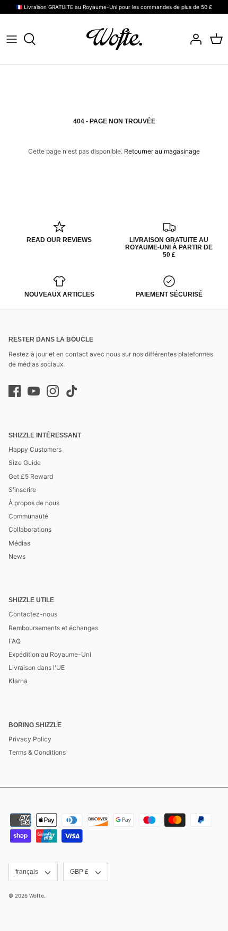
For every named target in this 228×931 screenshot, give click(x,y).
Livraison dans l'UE (36, 668)
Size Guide (24, 463)
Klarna (18, 681)
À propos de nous (33, 503)
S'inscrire (22, 490)
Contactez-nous (32, 614)
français (26, 871)
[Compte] (193, 39)
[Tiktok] (72, 391)
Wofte (36, 895)
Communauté (28, 516)
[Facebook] (14, 391)
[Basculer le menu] (11, 39)
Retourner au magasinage (162, 151)
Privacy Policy (29, 739)
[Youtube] (34, 391)
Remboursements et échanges (53, 628)
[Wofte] (114, 39)
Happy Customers (35, 449)
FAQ (14, 641)
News (16, 556)
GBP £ (79, 871)
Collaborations (29, 529)
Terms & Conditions (37, 752)
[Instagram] (53, 391)
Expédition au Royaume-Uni (49, 654)
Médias (19, 543)
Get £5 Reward (30, 476)
